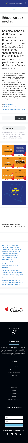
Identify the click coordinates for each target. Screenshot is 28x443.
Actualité (14, 390)
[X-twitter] (16, 434)
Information (5, 109)
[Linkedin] (11, 434)
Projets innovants (14, 369)
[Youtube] (20, 434)
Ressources (14, 375)
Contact (14, 396)
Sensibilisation (8, 104)
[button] (14, 9)
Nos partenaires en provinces (14, 372)
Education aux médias (18, 107)
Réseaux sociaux (20, 109)
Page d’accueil (14, 387)
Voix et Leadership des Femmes (14, 366)
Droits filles (7, 107)
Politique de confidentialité (14, 399)
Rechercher (20, 118)
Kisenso (12, 109)
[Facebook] (7, 434)
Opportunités (14, 393)
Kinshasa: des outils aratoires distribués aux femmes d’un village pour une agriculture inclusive (12, 282)
